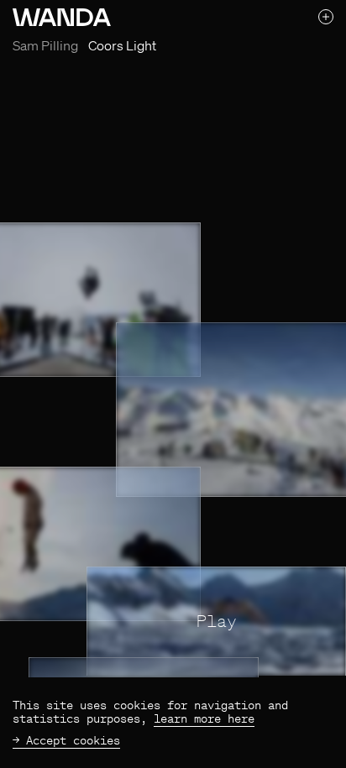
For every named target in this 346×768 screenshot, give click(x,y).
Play (217, 620)
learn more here (204, 718)
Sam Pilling (45, 45)
